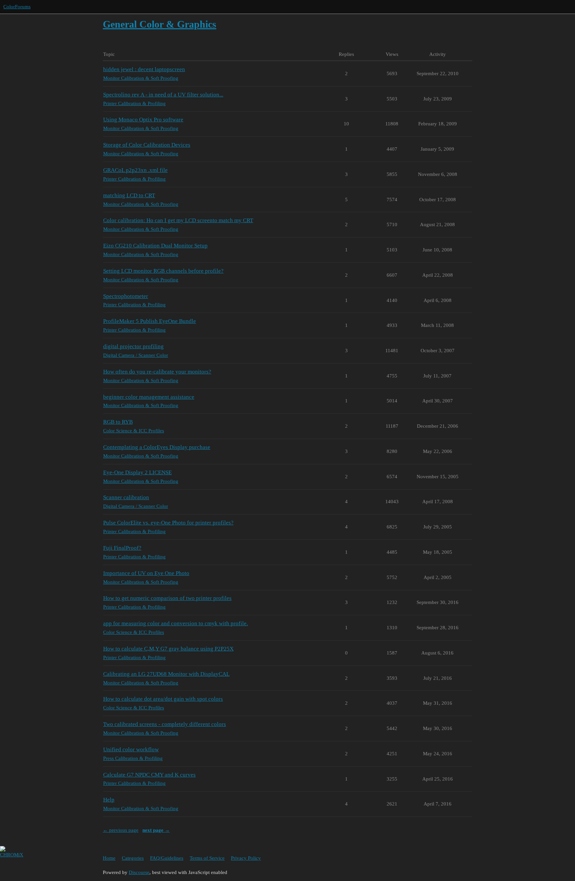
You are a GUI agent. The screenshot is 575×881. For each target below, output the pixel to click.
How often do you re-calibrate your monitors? (157, 371)
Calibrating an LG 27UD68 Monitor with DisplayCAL (166, 674)
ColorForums (17, 6)
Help (108, 800)
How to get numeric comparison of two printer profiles (167, 598)
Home (109, 858)
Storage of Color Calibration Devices (146, 145)
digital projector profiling (133, 346)
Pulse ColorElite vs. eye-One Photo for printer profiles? (168, 522)
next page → (156, 830)
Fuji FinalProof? (122, 548)
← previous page (120, 830)
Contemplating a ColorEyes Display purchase (156, 447)
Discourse (139, 872)
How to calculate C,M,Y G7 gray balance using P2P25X (168, 649)
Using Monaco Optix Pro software (143, 119)
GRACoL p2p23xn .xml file (135, 170)
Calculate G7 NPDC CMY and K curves (149, 775)
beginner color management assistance (148, 397)
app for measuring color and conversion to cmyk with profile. (175, 623)
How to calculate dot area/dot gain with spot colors (163, 699)
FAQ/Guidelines (166, 858)
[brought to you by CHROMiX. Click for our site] (4, 862)
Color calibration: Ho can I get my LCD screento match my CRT (178, 220)
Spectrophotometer (125, 296)
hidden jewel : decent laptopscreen (144, 69)
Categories (133, 858)
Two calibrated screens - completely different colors (164, 724)
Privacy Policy (246, 858)
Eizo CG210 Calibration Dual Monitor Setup (155, 245)
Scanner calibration (126, 497)
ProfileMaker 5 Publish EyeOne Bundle (149, 321)
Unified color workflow (131, 749)
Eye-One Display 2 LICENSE (137, 472)
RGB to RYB (118, 422)
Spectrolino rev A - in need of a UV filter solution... (163, 94)
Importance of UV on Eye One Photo (146, 573)
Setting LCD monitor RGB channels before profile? (163, 271)
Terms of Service (207, 858)
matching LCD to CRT (129, 195)
